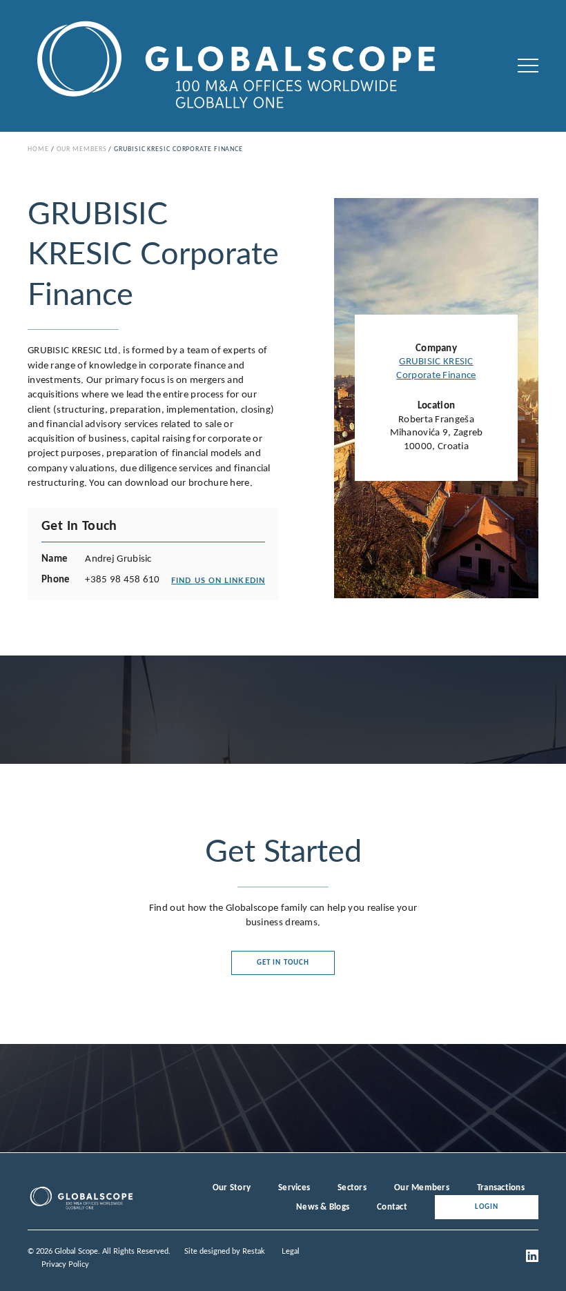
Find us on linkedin (218, 580)
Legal (291, 1251)
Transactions (501, 1187)
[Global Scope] (81, 1208)
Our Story (232, 1187)
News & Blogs (322, 1207)
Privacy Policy (65, 1264)
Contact (392, 1207)
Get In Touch (283, 963)
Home (38, 149)
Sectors (352, 1187)
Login (487, 1207)
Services (294, 1187)
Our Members (82, 149)
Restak (253, 1251)
